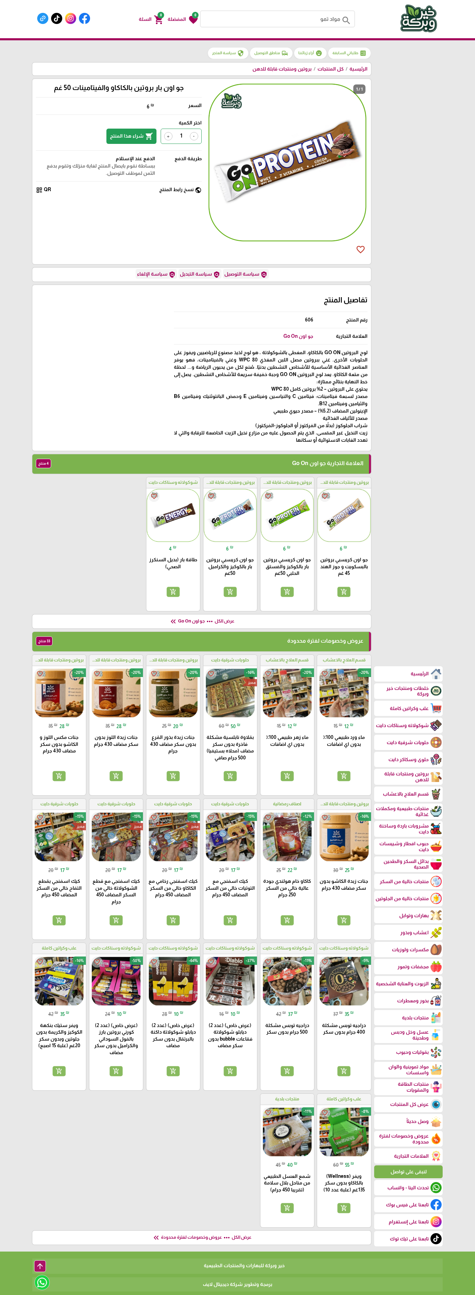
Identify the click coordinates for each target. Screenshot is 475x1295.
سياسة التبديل (200, 274)
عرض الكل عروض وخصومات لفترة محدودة (201, 1237)
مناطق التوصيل (271, 53)
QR (43, 190)
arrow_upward (40, 1266)
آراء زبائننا (310, 53)
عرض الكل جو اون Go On (201, 621)
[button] (183, 19)
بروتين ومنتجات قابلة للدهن (282, 69)
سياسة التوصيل (245, 274)
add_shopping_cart (343, 591)
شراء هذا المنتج (131, 136)
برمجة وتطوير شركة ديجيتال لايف (237, 1284)
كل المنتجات (330, 69)
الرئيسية (358, 69)
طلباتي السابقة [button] (349, 53)
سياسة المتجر (228, 53)
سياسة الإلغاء (156, 274)
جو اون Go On (298, 336)
